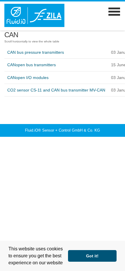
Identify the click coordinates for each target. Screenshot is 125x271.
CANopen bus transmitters (31, 64)
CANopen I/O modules (28, 77)
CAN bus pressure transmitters (35, 52)
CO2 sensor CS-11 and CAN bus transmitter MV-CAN (56, 90)
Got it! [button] (92, 256)
